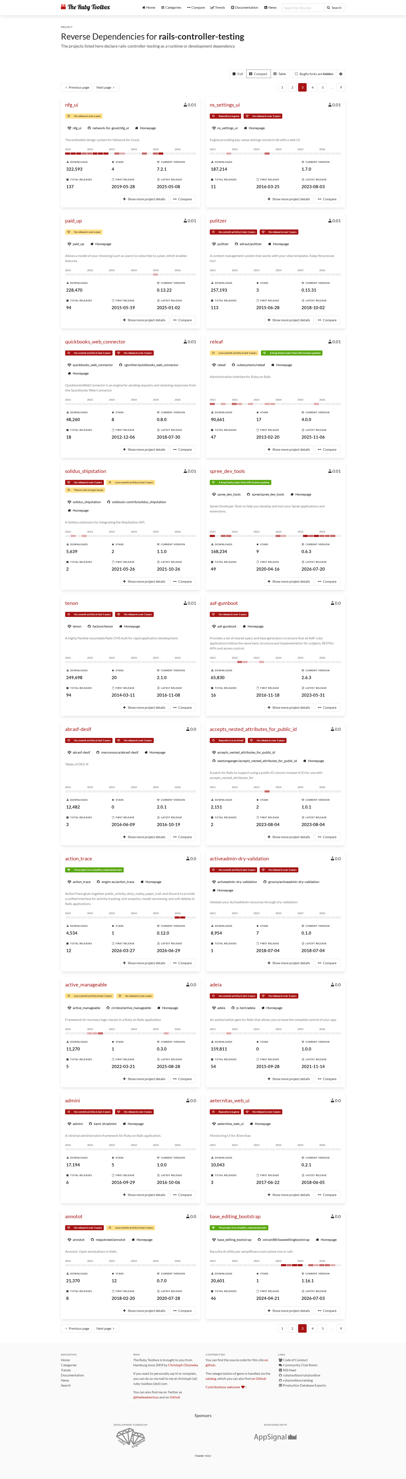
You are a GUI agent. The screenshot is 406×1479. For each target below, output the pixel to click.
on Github (258, 1378)
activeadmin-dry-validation (239, 858)
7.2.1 (162, 169)
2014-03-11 (123, 695)
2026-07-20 (313, 568)
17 (258, 419)
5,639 (71, 551)
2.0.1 (162, 806)
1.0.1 (306, 806)
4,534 (71, 932)
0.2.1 (306, 1164)
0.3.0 (162, 1048)
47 (213, 436)
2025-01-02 (168, 307)
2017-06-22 (268, 1182)
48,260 (73, 419)
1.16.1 (308, 1280)
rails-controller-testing (201, 36)
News (65, 1380)
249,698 (74, 677)
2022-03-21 (123, 1066)
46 (213, 1298)
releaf (216, 341)
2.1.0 (162, 677)
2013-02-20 (268, 436)
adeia (216, 984)
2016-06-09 (123, 824)
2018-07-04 (268, 950)
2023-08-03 (313, 186)
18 (68, 436)
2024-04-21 (268, 1298)
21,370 (73, 1280)
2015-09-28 (268, 1066)
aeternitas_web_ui (230, 1100)
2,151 (216, 806)
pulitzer (218, 220)
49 (213, 568)
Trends (66, 1370)
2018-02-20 (123, 1298)
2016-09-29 (123, 1182)
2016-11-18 (268, 695)
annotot (73, 1216)
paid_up (73, 220)
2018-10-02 (313, 307)
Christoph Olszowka (183, 1365)
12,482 (73, 806)
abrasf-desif (78, 729)
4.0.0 (306, 419)
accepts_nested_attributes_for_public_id (253, 729)
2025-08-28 (168, 1066)
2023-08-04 (268, 824)
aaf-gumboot (224, 603)
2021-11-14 (313, 1066)
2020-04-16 (268, 568)
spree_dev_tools (227, 471)
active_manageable (86, 984)
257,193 (219, 290)
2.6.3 (306, 677)
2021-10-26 (168, 568)
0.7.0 (162, 1280)
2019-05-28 (123, 186)
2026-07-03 (313, 1298)
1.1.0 (162, 551)
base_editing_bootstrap (235, 1216)
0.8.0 (162, 419)
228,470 (74, 290)
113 (214, 307)
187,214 (219, 169)
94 (68, 307)
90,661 (218, 419)
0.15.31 (309, 290)
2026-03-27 (123, 950)
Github (175, 1397)
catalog (211, 1378)
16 (213, 695)
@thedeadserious (146, 1397)
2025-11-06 (313, 436)
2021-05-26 (123, 568)
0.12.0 (163, 932)
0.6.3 (306, 551)
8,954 (216, 932)
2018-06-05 (313, 1182)
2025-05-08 (168, 186)
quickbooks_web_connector (95, 341)
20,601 (218, 1280)
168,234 (219, 551)
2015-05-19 (123, 307)
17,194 (73, 1164)
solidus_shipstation (85, 471)
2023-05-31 (313, 695)
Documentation (72, 1375)
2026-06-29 (168, 950)
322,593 (74, 169)
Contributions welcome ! (226, 1387)
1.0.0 (306, 1048)
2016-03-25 (268, 186)
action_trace (78, 858)
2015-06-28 (268, 307)
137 (70, 186)
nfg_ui (71, 105)
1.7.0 (306, 169)
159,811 (219, 1048)
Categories (69, 1365)
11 (213, 186)
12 (68, 950)
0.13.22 (164, 290)
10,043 (218, 1164)
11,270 (73, 1048)
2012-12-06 (123, 436)
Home (65, 1360)
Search (66, 1385)
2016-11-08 (168, 695)
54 (213, 1066)
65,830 (218, 677)
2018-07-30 (168, 436)
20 (114, 677)
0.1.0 (306, 932)
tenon (71, 603)
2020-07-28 (168, 1298)
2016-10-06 (168, 1182)
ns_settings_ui (225, 105)
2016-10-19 (168, 824)
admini (72, 1100)
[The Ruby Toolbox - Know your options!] (85, 7)
